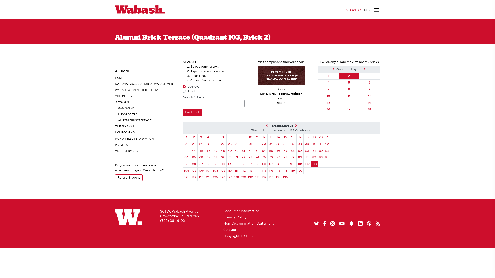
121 (186, 177)
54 (264, 151)
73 (250, 157)
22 (186, 144)
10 (328, 96)
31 (250, 144)
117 (278, 170)
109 (222, 170)
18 (369, 109)
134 (278, 177)
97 (271, 164)
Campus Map (127, 108)
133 (271, 177)
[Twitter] (316, 223)
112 (244, 170)
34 (271, 144)
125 (215, 177)
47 (216, 151)
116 (271, 170)
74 (257, 157)
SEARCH (351, 10)
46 (208, 151)
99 (285, 164)
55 (271, 151)
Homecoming (125, 132)
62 (321, 151)
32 (257, 144)
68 (216, 157)
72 (243, 157)
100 (292, 164)
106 (201, 170)
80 (300, 157)
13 (328, 102)
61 (314, 151)
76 (271, 157)
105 (193, 170)
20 (321, 137)
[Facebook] (324, 223)
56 (278, 151)
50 (237, 151)
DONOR (193, 86)
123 (201, 177)
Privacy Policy (235, 217)
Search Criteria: (194, 97)
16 (328, 109)
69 (223, 157)
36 (285, 144)
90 (223, 164)
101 (300, 164)
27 (222, 144)
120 (299, 170)
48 (223, 151)
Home (119, 78)
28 (230, 144)
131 (257, 177)
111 (236, 170)
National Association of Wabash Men (144, 84)
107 (208, 170)
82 (314, 157)
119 (293, 170)
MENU (368, 10)
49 (230, 151)
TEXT (191, 91)
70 (230, 157)
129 (243, 177)
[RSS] (378, 223)
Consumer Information (241, 211)
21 (326, 137)
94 (250, 164)
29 (236, 144)
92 (236, 164)
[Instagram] (332, 223)
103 (314, 164)
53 (257, 151)
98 (278, 164)
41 (321, 144)
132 (264, 177)
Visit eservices (126, 151)
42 (327, 144)
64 (186, 157)
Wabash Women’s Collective (137, 90)
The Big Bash (124, 126)
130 (250, 177)
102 (307, 164)
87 (201, 164)
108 (215, 170)
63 (327, 151)
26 (215, 144)
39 (307, 144)
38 (300, 144)
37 (292, 144)
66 (201, 157)
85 (187, 164)
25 (208, 144)
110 (230, 170)
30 (244, 144)
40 (314, 144)
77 (278, 157)
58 (293, 151)
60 (307, 151)
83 (321, 157)
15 (369, 102)
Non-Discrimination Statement (248, 223)
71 (236, 157)
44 (194, 151)
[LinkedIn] (360, 223)
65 (194, 157)
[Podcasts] (369, 223)
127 (229, 177)
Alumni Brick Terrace (135, 120)
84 (327, 157)
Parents (121, 144)
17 (348, 109)
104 (186, 170)
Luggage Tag (127, 114)
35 (278, 144)
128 (236, 177)
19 (314, 137)
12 (369, 96)
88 (208, 164)
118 (285, 170)
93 (243, 164)
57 (285, 151)
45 (201, 151)
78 (285, 157)
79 (292, 157)
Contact (229, 229)
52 (250, 151)
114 (257, 170)
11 (349, 96)
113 (250, 170)
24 (201, 144)
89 (216, 164)
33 (264, 144)
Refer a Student (129, 177)
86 (194, 164)
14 (349, 102)
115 (264, 170)
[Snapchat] (351, 223)
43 (186, 151)
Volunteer (123, 96)
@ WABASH (122, 102)
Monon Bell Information (134, 138)
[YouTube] (342, 223)
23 (194, 144)
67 (208, 157)
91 (229, 164)
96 (264, 164)
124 (208, 177)
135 (285, 177)
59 (300, 151)
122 (194, 177)
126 (222, 177)
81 (307, 157)
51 (243, 151)
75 (264, 157)
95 (257, 164)
